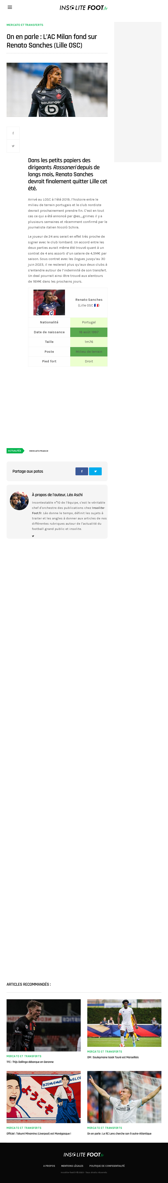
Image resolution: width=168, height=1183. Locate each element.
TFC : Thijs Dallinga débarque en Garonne (30, 1062)
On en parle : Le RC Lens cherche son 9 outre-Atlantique (119, 1134)
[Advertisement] (68, 141)
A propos (49, 1166)
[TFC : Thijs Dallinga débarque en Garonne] (44, 1025)
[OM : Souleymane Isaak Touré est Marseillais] (124, 1023)
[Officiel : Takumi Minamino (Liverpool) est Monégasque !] (44, 1097)
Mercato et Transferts (25, 25)
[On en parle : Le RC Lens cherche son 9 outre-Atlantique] (124, 1097)
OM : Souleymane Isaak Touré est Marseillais (113, 1057)
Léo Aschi (74, 495)
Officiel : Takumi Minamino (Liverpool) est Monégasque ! (39, 1134)
